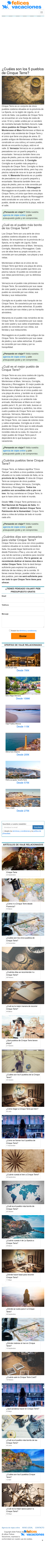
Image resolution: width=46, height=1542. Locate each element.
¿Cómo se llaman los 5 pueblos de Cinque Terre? (20, 1141)
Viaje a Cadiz (10, 808)
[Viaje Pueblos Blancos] (23, 715)
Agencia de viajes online (11, 1527)
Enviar (23, 636)
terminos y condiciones (21, 831)
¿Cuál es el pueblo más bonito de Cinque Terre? (20, 1207)
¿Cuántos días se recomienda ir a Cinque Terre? (20, 973)
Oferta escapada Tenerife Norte (16, 780)
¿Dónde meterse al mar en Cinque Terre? (20, 1344)
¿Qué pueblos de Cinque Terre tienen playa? (22, 1041)
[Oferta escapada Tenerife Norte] (23, 778)
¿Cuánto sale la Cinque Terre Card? (21, 1377)
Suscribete (38, 827)
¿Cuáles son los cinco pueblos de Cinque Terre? (20, 939)
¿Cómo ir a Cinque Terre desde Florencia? (19, 905)
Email (4, 596)
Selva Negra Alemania (13, 695)
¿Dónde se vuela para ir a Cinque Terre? (20, 1310)
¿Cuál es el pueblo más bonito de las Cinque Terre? (21, 1441)
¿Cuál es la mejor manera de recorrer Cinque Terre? (21, 1007)
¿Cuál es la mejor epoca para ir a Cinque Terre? (20, 1510)
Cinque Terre (11, 872)
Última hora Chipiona (13, 752)
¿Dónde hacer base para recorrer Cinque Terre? (20, 1276)
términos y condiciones (27, 630)
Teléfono (5, 605)
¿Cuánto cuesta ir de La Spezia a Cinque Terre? (20, 1242)
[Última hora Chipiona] (23, 744)
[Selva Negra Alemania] (23, 688)
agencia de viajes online (14, 215)
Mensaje (5, 614)
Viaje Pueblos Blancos (13, 724)
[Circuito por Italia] (23, 660)
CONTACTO (39, 1527)
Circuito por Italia (11, 667)
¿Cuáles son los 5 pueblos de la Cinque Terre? (23, 1076)
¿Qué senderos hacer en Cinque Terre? (22, 1408)
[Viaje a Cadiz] (23, 800)
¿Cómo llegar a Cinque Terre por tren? (22, 1108)
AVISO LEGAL (27, 1527)
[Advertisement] (23, 42)
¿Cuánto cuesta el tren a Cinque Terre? (22, 1174)
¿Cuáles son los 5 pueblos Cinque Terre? (20, 1475)
